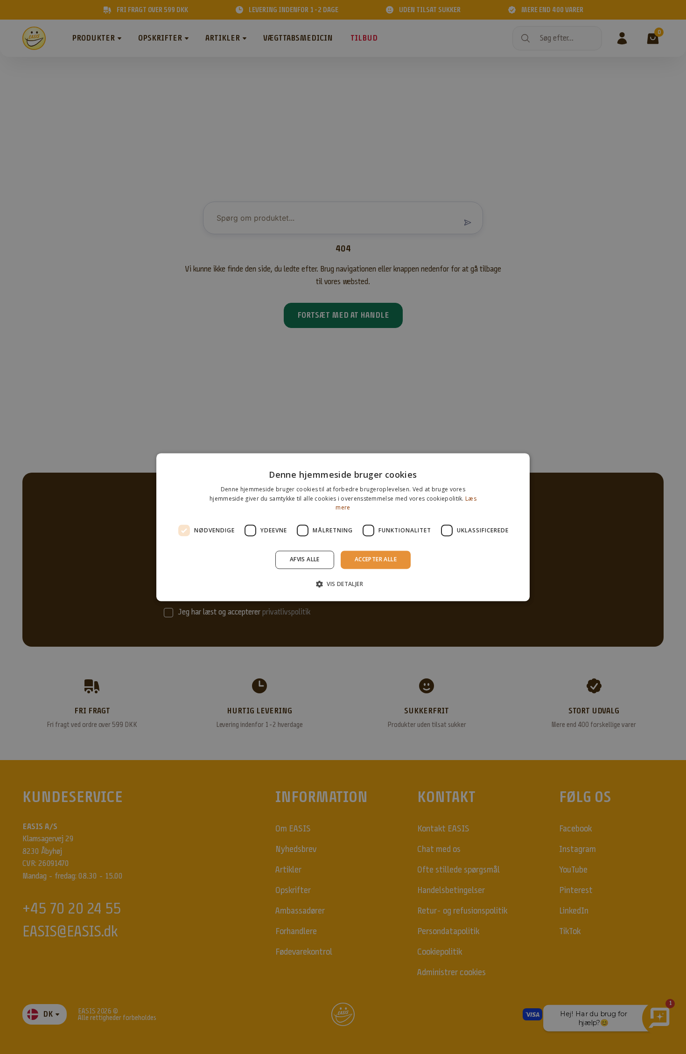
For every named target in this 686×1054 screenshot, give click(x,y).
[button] (343, 583)
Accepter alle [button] (376, 560)
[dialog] (343, 527)
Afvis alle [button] (305, 560)
